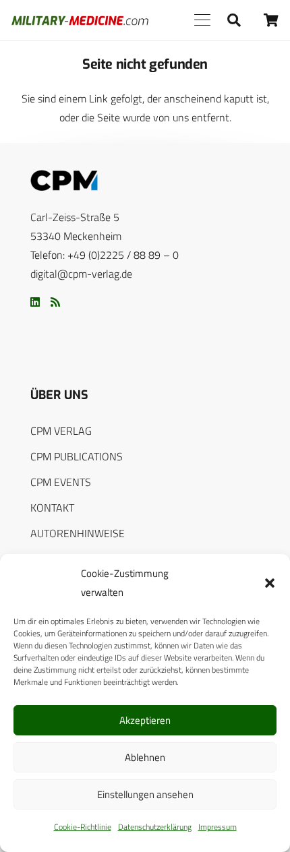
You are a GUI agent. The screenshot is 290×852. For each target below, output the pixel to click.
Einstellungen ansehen (145, 794)
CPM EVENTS (60, 482)
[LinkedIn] (35, 302)
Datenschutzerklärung (155, 826)
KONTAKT (52, 507)
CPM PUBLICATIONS (76, 456)
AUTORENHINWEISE (77, 533)
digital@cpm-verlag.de (81, 274)
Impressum (217, 826)
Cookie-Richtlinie (82, 826)
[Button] (271, 19)
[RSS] (55, 302)
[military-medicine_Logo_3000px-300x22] (80, 21)
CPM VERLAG (61, 431)
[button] (270, 583)
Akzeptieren (145, 720)
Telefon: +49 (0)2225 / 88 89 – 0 (104, 255)
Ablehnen (145, 757)
